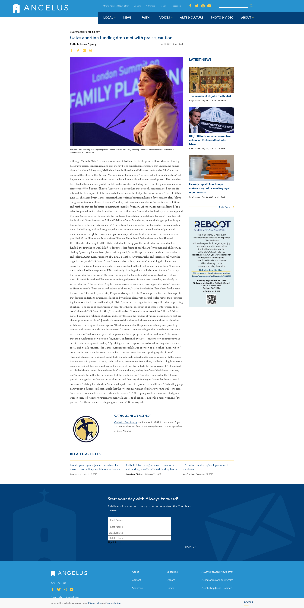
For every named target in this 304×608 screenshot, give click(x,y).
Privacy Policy (95, 602)
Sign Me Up (114, 542)
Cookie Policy (72, 596)
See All (224, 206)
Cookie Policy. (113, 602)
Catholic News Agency (83, 44)
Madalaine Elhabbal (134, 474)
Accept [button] (248, 602)
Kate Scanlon (194, 148)
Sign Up (190, 546)
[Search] (251, 6)
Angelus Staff (194, 100)
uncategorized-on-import (85, 32)
